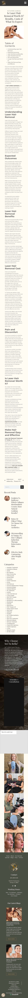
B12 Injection (10, 572)
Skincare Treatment (12, 621)
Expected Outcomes (13, 52)
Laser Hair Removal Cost (14, 55)
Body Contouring (11, 574)
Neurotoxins (10, 605)
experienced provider (11, 421)
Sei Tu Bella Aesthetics (13, 615)
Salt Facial (9, 610)
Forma (8, 582)
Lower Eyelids (10, 595)
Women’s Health (11, 630)
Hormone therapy (11, 587)
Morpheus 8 (10, 598)
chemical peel (10, 575)
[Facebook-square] (15, 886)
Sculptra (9, 613)
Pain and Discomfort (13, 57)
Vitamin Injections (11, 626)
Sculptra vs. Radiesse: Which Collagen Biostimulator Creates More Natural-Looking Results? (17, 505)
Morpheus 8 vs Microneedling (14, 600)
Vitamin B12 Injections (12, 625)
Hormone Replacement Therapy (15, 585)
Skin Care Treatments (12, 618)
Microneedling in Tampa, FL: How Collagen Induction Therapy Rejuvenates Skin (17, 539)
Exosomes (9, 579)
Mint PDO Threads (11, 597)
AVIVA (8, 570)
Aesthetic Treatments (12, 567)
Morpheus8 (10, 602)
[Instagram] (13, 886)
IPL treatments (10, 590)
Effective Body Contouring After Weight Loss (16, 555)
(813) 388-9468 (15, 669)
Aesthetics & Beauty (12, 569)
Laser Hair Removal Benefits (15, 54)
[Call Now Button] (3, 995)
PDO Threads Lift (11, 607)
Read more (11, 939)
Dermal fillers (10, 577)
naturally (9, 603)
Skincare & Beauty (11, 620)
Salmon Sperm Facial (12, 608)
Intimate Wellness (11, 589)
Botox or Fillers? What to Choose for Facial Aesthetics (16, 523)
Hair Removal (10, 584)
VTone (8, 628)
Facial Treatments (11, 580)
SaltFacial (9, 612)
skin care (9, 617)
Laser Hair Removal (12, 594)
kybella (9, 592)
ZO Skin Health (11, 631)
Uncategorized (11, 623)
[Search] (22, 487)
